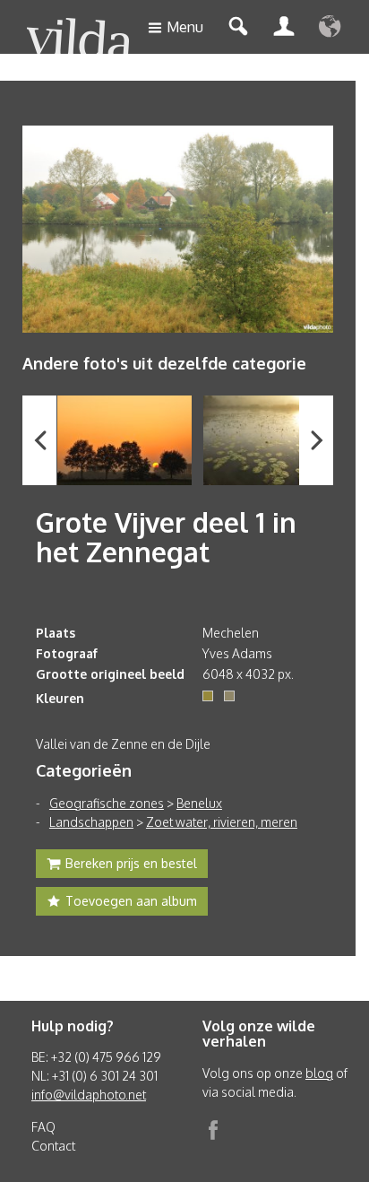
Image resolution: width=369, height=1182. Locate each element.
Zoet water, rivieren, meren (221, 822)
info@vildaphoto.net (88, 1094)
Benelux (199, 803)
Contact (53, 1145)
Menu (185, 27)
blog (319, 1073)
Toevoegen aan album (131, 900)
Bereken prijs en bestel (131, 863)
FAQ (43, 1126)
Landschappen (91, 822)
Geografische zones (106, 803)
